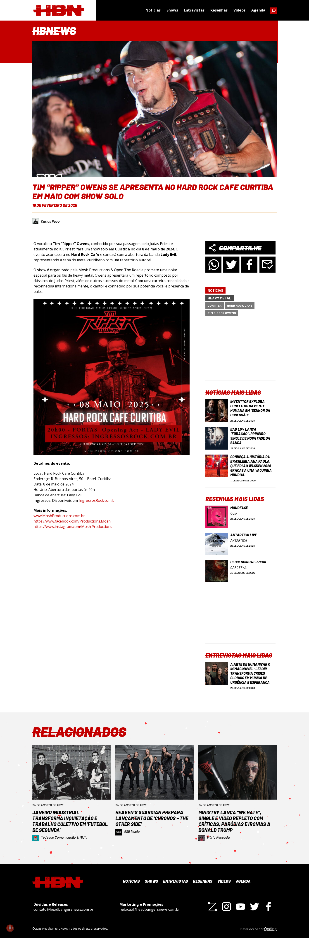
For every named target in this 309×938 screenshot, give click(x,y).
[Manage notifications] (10, 928)
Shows (172, 10)
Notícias (153, 10)
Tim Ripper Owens (222, 313)
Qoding (270, 928)
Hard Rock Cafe (239, 305)
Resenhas (219, 10)
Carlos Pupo (50, 221)
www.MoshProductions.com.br (60, 515)
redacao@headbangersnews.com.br (149, 909)
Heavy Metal (219, 298)
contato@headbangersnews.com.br (63, 909)
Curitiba (214, 305)
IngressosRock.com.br (97, 500)
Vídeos (239, 10)
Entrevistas (194, 10)
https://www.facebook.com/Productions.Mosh (72, 521)
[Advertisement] (240, 352)
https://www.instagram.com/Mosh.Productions (72, 526)
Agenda (258, 10)
